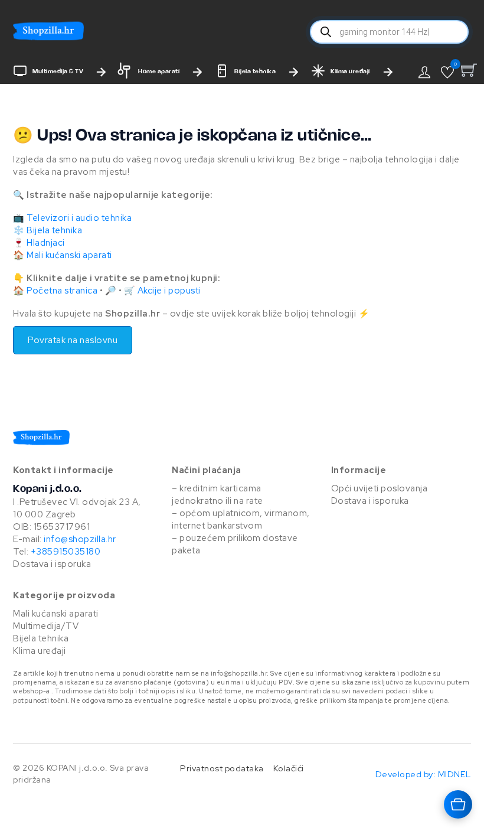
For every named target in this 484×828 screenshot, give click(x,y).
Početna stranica (62, 290)
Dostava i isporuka (52, 564)
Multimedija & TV (57, 71)
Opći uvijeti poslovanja (379, 488)
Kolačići (288, 768)
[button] (447, 72)
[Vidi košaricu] (469, 70)
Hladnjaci (46, 243)
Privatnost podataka (222, 768)
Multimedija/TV (46, 626)
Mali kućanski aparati (69, 255)
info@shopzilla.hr (79, 539)
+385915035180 (66, 552)
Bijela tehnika (255, 71)
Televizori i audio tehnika (79, 218)
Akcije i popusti (169, 290)
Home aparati (158, 71)
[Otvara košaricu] (458, 804)
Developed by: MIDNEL (423, 774)
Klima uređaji (350, 71)
